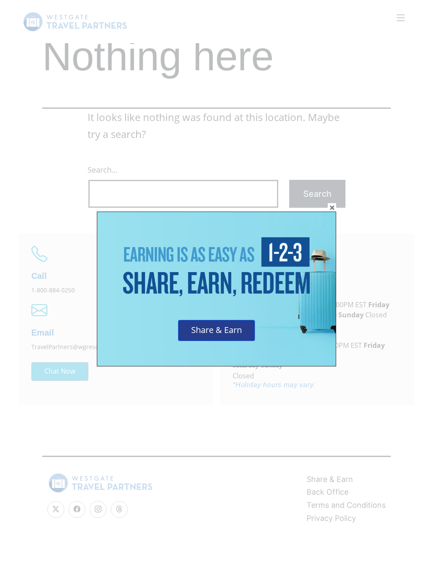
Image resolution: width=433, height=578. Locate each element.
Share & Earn (216, 330)
